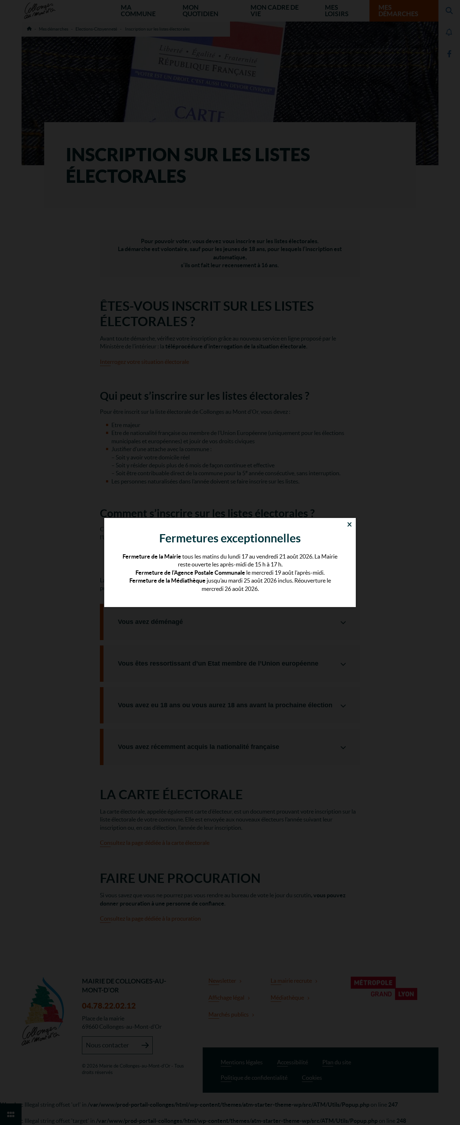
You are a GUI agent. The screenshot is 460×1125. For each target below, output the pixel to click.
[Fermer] (349, 524)
